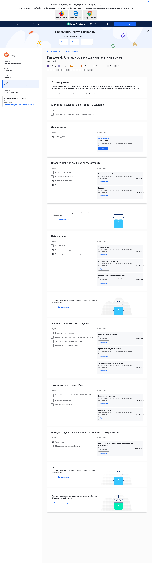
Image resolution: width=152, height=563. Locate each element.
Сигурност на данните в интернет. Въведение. (78, 105)
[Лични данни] (48, 70)
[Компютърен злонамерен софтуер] (65, 70)
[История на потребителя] (51, 70)
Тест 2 (53, 297)
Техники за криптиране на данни (70, 323)
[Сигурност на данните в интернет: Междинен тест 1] (57, 70)
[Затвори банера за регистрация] (148, 31)
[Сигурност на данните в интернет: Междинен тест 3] (88, 70)
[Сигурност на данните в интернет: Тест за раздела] (91, 70)
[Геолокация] (54, 70)
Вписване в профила (103, 24)
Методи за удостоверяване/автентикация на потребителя (85, 432)
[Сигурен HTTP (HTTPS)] (83, 70)
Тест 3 (53, 467)
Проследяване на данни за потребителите (76, 163)
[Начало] (47, 52)
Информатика (55, 51)
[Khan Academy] (76, 24)
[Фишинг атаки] (59, 70)
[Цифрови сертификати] (80, 70)
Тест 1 (53, 209)
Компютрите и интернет (71, 51)
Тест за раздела (56, 493)
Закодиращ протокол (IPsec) (67, 385)
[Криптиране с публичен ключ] (74, 70)
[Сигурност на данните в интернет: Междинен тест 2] (68, 70)
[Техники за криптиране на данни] (77, 70)
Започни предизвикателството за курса (19, 105)
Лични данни (58, 127)
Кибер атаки (58, 236)
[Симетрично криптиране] (71, 70)
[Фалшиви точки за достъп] (62, 70)
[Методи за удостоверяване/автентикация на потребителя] (85, 70)
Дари (88, 24)
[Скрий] (148, 1)
